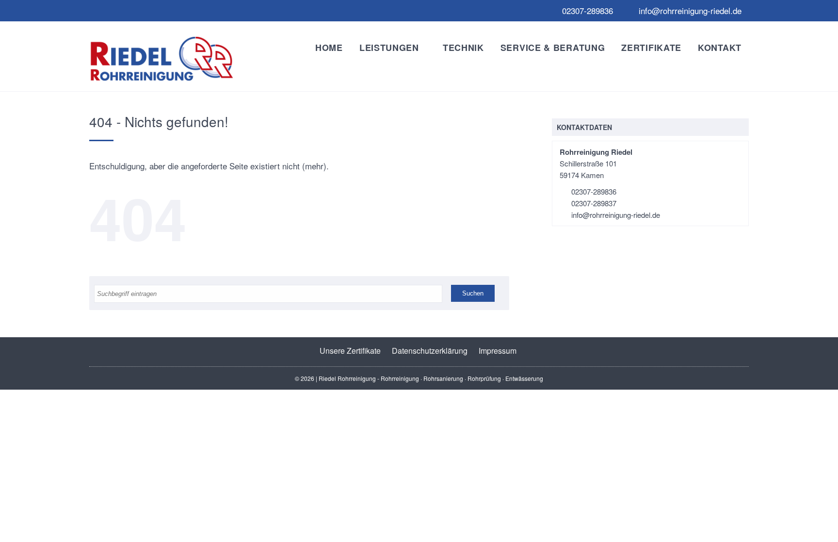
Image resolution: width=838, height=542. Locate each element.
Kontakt (719, 47)
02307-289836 (586, 10)
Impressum (497, 350)
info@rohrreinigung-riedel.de (688, 10)
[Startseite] (162, 59)
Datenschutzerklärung (429, 350)
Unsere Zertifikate (350, 350)
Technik (463, 47)
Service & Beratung (552, 47)
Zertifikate (651, 47)
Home (329, 47)
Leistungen (389, 47)
